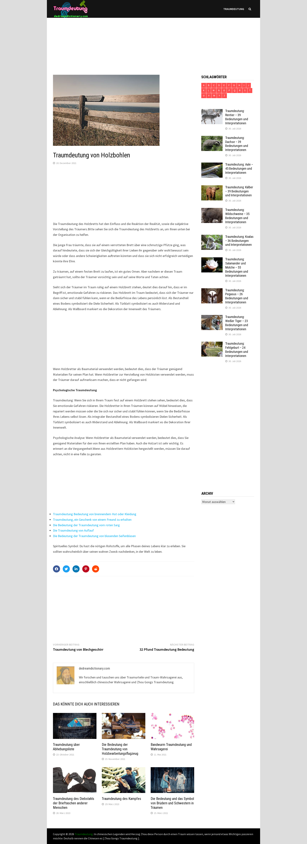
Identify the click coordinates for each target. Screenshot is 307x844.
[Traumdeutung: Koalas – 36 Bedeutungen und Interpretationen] (212, 237)
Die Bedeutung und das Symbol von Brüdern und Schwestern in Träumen (172, 803)
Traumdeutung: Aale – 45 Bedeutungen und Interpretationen (239, 168)
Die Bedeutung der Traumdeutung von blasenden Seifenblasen (94, 536)
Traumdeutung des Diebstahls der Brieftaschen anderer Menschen (73, 803)
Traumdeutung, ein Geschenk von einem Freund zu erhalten (92, 519)
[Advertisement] (153, 43)
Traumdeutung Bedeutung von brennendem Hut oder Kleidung (94, 514)
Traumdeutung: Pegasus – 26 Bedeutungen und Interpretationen (236, 296)
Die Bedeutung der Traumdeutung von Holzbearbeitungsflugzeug (120, 749)
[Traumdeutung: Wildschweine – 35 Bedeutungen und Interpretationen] (212, 210)
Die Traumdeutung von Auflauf (73, 530)
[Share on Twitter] (66, 568)
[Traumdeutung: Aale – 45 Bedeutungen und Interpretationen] (212, 165)
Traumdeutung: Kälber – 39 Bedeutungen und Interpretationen (239, 191)
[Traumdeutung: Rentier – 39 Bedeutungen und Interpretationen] (212, 111)
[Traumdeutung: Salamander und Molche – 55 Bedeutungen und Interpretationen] (212, 260)
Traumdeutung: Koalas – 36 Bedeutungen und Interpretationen (239, 241)
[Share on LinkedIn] (76, 568)
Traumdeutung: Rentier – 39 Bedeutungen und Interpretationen (236, 117)
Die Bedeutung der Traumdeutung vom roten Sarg (86, 525)
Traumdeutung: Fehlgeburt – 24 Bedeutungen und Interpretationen (236, 350)
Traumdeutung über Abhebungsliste (66, 746)
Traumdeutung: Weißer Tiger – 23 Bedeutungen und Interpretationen (236, 323)
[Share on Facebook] (56, 568)
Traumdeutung (233, 9)
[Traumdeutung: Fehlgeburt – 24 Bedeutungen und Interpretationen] (212, 344)
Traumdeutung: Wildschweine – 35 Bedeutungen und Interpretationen (237, 216)
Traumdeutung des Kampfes (121, 799)
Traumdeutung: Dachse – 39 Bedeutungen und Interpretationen (236, 144)
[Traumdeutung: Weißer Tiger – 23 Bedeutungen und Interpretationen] (212, 317)
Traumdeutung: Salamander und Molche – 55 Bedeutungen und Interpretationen (236, 267)
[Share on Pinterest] (85, 568)
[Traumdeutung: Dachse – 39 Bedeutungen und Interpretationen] (212, 138)
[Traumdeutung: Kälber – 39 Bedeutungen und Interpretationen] (212, 188)
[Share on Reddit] (95, 568)
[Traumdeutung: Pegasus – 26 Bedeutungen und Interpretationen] (212, 291)
